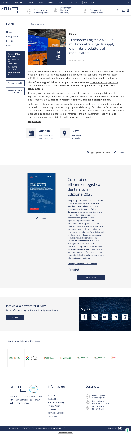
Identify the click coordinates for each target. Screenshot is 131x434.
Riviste (30, 2)
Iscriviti (15, 317)
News (41, 2)
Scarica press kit (15, 83)
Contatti (73, 2)
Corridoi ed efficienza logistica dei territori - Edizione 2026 (84, 187)
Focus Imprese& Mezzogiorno (41, 11)
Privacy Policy (54, 406)
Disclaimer (52, 416)
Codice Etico (53, 399)
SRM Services (89, 2)
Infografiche (12, 36)
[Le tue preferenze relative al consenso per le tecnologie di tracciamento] (127, 430)
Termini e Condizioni (57, 413)
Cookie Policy (53, 409)
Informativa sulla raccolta (65, 432)
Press (61, 2)
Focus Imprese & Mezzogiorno (99, 396)
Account (51, 395)
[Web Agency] (120, 428)
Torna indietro (37, 24)
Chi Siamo (5, 2)
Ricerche (18, 2)
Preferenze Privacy (56, 402)
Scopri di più (90, 277)
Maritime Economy (76, 60)
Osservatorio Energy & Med (96, 11)
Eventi (51, 2)
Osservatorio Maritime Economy (66, 10)
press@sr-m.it (14, 73)
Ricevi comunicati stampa (15, 91)
